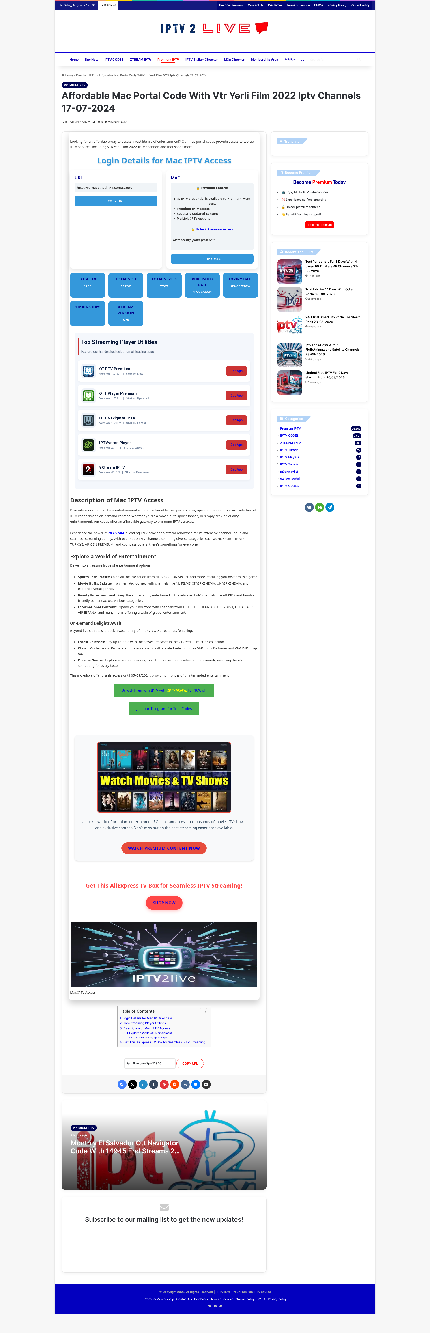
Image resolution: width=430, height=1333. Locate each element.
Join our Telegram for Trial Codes (164, 708)
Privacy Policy (337, 5)
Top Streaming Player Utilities (144, 1023)
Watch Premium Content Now (164, 848)
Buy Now (91, 59)
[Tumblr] (153, 1084)
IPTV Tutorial (289, 450)
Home (74, 59)
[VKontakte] (185, 1084)
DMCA (318, 5)
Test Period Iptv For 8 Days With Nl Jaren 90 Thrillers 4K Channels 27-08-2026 (332, 266)
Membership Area (264, 59)
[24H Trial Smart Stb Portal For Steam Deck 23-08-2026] (289, 327)
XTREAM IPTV (140, 59)
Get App (236, 371)
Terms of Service (298, 5)
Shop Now (164, 902)
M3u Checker (234, 59)
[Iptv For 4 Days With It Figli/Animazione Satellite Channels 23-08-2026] (289, 355)
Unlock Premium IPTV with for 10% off (164, 690)
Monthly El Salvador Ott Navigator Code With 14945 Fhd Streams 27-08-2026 (126, 1151)
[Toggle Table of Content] (201, 1012)
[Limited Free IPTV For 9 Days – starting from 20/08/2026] (289, 382)
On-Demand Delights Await (151, 1037)
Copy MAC (212, 259)
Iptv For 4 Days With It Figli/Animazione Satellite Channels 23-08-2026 (332, 349)
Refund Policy (360, 5)
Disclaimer (275, 5)
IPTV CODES (114, 59)
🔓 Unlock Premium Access (212, 229)
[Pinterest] (164, 1084)
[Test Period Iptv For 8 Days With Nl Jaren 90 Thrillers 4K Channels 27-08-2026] (289, 271)
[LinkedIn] (143, 1084)
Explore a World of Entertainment (150, 1033)
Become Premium (231, 5)
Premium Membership (159, 1299)
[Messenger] (195, 1084)
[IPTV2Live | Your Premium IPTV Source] (215, 29)
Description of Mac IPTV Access (146, 1028)
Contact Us (256, 5)
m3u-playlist (289, 471)
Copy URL (116, 201)
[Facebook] (122, 1084)
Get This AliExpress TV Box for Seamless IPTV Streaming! (164, 1042)
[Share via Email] (206, 1084)
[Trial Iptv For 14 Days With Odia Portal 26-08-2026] (289, 299)
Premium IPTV (168, 59)
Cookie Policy (245, 1299)
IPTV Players (289, 457)
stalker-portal (290, 478)
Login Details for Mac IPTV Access (147, 1018)
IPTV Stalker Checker (201, 59)
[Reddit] (174, 1084)
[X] (132, 1084)
